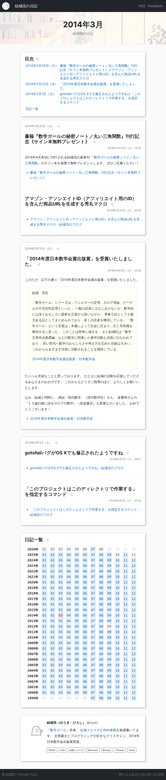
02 (52, 549)
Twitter (52, 750)
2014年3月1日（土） (40, 94)
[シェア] (37, 59)
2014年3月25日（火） (42, 66)
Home (132, 750)
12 (134, 555)
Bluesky (107, 750)
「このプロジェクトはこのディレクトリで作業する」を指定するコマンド (100, 98)
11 (125, 555)
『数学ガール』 (58, 730)
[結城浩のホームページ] (6, 6)
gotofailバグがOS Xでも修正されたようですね (94, 94)
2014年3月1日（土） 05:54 (125, 500)
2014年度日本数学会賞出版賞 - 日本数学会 (63, 359)
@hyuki (92, 723)
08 (101, 549)
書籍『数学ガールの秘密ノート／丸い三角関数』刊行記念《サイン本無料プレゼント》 (82, 138)
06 (85, 549)
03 (61, 549)
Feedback (155, 6)
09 (109, 555)
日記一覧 (31, 109)
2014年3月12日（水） (41, 84)
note (62, 750)
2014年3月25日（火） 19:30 (124, 148)
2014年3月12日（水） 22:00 (124, 270)
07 (93, 549)
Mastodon (93, 750)
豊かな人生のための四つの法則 (141, 774)
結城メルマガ (90, 730)
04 (69, 549)
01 (44, 549)
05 (77, 549)
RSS (142, 6)
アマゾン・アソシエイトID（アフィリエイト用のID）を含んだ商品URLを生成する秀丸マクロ (100, 74)
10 (117, 555)
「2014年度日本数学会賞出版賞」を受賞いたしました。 (78, 261)
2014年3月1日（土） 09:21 (125, 459)
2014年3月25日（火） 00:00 (124, 210)
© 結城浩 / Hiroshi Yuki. (20, 774)
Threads (119, 750)
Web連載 (109, 730)
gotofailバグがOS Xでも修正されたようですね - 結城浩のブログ (77, 468)
